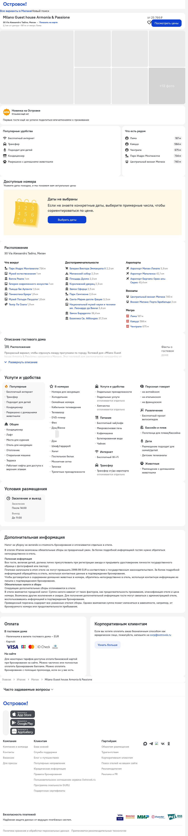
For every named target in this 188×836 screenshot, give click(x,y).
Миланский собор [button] (80, 273)
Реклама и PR (110, 774)
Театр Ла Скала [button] (18, 304)
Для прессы (10, 763)
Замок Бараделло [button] (80, 313)
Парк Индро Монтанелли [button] (24, 268)
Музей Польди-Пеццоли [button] (23, 299)
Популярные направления (49, 763)
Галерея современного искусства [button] (28, 284)
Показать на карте (48, 22)
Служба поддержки (45, 752)
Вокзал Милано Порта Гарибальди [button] (150, 301)
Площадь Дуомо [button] (79, 278)
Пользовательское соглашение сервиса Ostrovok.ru (65, 779)
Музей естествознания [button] (22, 273)
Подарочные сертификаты (49, 790)
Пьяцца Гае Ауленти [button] (20, 289)
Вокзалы (132, 290)
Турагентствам (110, 752)
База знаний (41, 746)
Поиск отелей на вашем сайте (120, 763)
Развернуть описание (22, 362)
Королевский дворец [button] (82, 284)
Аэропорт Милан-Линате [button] (145, 268)
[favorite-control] (149, 23)
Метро (130, 310)
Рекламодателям (112, 768)
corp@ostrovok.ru (160, 635)
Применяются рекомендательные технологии (98, 830)
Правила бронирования (48, 774)
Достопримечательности (82, 262)
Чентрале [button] (136, 326)
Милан (35, 679)
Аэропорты (133, 262)
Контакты (8, 752)
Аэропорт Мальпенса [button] (143, 273)
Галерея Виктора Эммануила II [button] (88, 268)
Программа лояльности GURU (52, 785)
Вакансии (8, 757)
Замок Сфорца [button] (78, 289)
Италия (21, 679)
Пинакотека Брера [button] (20, 294)
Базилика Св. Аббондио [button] (84, 318)
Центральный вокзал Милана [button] (147, 296)
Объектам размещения (115, 746)
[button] (37, 67)
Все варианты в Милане (16, 11)
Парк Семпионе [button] (79, 294)
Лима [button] (133, 316)
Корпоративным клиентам (117, 757)
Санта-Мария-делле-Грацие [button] (86, 299)
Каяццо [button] (134, 321)
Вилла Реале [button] (16, 278)
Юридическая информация (50, 768)
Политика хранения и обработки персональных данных (36, 830)
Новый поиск (40, 11)
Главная (6, 679)
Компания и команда (15, 746)
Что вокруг (11, 262)
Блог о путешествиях (46, 757)
